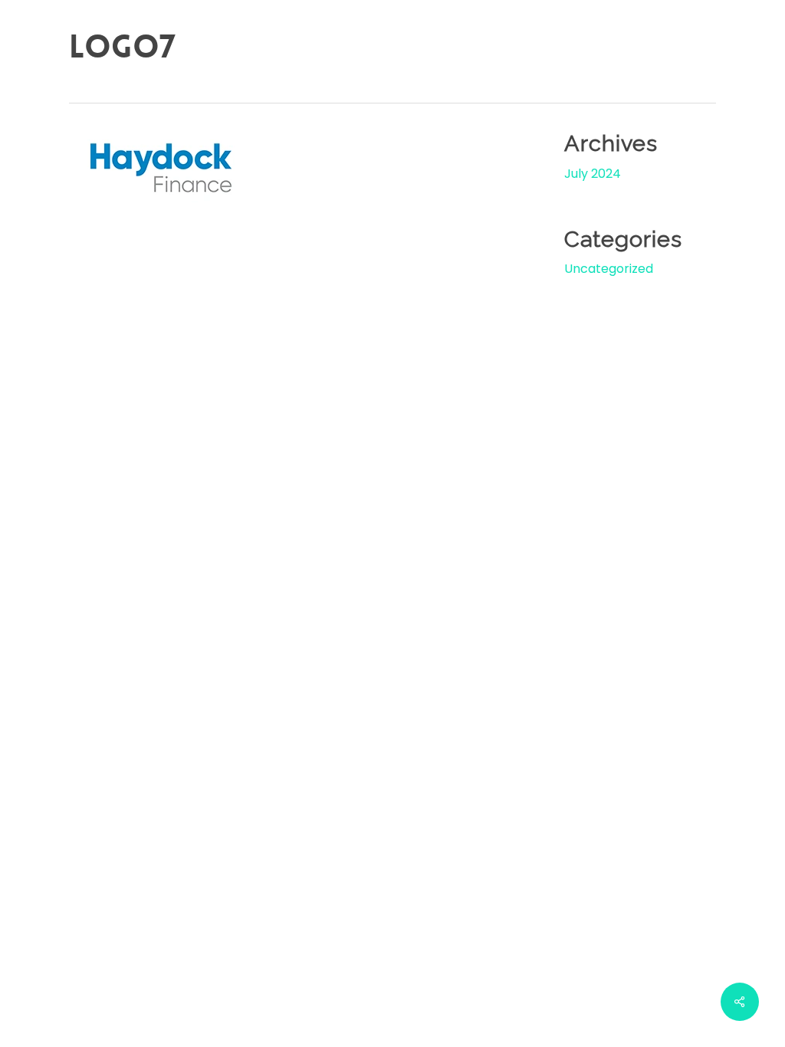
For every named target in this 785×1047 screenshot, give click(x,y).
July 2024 (592, 173)
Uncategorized (608, 268)
